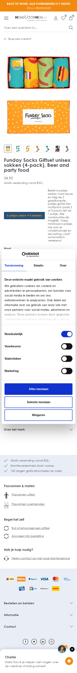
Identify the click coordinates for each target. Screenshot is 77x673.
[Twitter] (34, 641)
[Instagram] (51, 641)
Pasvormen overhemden (28, 504)
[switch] (66, 346)
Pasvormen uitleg (23, 494)
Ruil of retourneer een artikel (31, 528)
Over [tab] (63, 265)
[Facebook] (25, 641)
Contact (10, 626)
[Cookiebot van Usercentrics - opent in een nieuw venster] (22, 254)
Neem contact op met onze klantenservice (41, 558)
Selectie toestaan (38, 402)
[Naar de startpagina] (31, 18)
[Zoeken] (71, 27)
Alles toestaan (38, 389)
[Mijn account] (54, 18)
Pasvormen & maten (19, 486)
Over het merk (14, 429)
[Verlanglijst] (62, 18)
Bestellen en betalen (19, 603)
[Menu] (6, 18)
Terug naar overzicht (19, 38)
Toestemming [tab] (14, 265)
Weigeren (38, 415)
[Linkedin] (43, 641)
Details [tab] (38, 265)
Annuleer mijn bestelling (28, 536)
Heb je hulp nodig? (18, 550)
